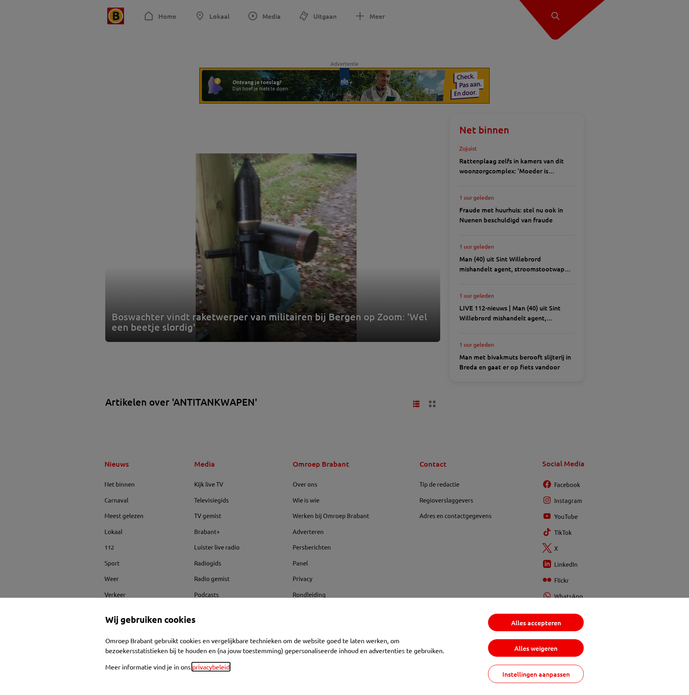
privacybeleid (211, 667)
